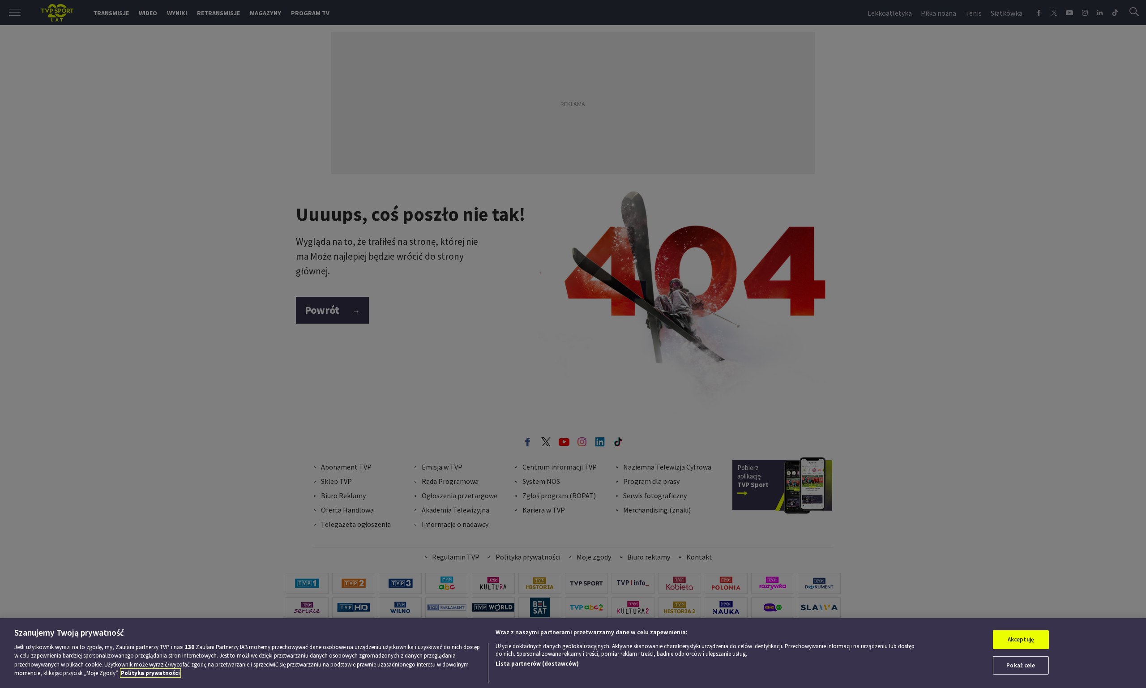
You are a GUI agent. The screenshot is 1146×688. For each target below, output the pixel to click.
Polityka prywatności (150, 673)
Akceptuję (1021, 639)
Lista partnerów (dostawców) (537, 663)
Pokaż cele (1020, 665)
